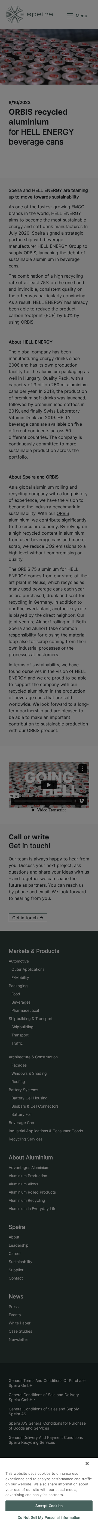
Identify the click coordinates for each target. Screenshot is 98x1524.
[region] (49, 1491)
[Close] (87, 1463)
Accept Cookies (49, 1505)
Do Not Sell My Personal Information (49, 1517)
